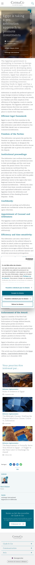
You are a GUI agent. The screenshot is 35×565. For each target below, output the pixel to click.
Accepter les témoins (17, 293)
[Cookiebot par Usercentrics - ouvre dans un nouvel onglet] (25, 259)
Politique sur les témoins (16, 282)
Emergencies (18, 558)
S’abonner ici (16, 524)
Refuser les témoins (17, 304)
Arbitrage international (8, 497)
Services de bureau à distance (17, 561)
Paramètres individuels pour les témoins (18, 287)
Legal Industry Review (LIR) (17, 353)
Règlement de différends (9, 499)
